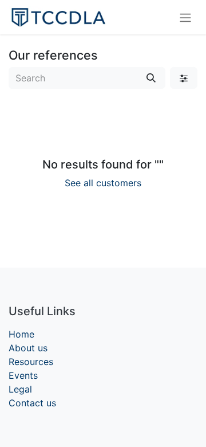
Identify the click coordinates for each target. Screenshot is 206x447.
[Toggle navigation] (185, 17)
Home (21, 334)
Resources (31, 361)
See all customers (103, 183)
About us (28, 348)
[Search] (151, 78)
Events (23, 375)
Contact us (32, 403)
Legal (20, 389)
